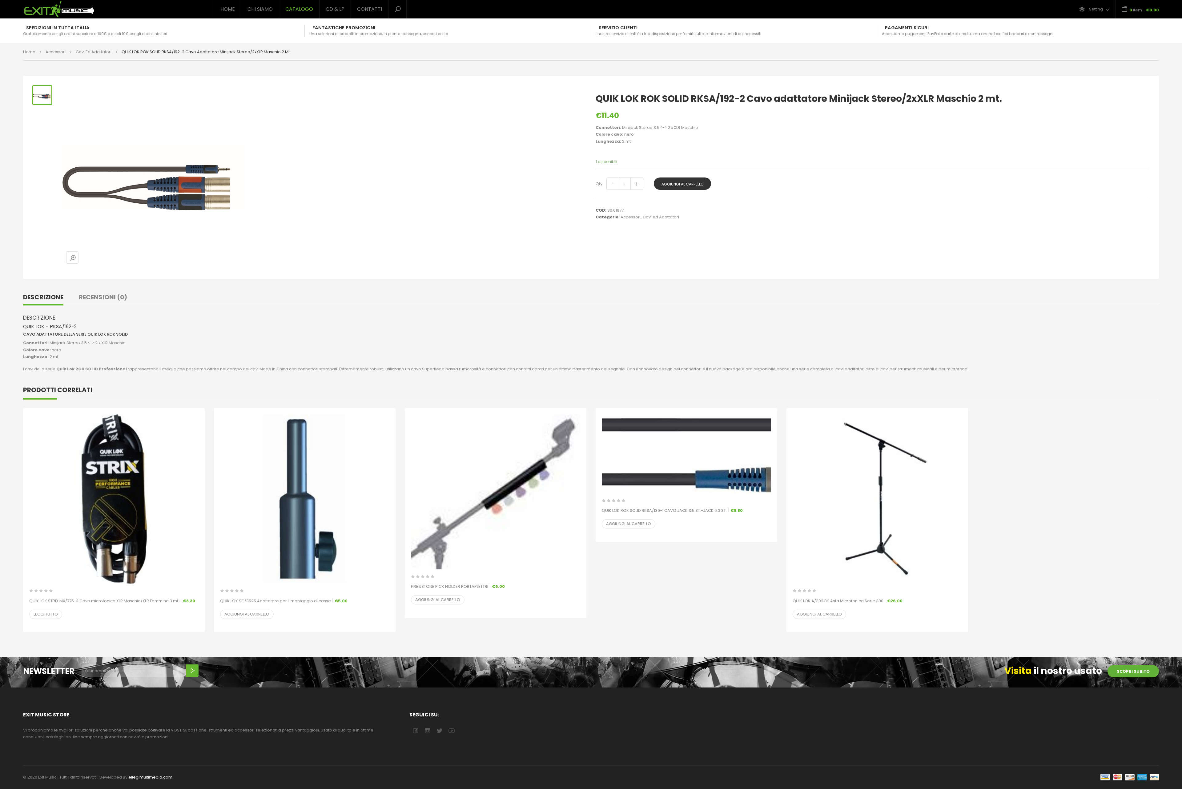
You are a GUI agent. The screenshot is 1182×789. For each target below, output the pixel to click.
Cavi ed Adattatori (93, 52)
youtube (451, 731)
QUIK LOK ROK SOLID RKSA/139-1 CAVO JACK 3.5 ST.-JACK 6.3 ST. (672, 510)
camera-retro (427, 731)
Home (227, 9)
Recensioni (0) (103, 297)
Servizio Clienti (618, 28)
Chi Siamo (260, 9)
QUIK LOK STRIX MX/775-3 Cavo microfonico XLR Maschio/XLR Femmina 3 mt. (112, 601)
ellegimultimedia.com (150, 777)
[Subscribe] (192, 670)
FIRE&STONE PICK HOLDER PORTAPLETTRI (458, 586)
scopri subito (1133, 671)
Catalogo (299, 9)
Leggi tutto (46, 614)
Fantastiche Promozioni (343, 28)
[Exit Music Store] (114, 9)
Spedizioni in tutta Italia (58, 28)
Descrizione (43, 297)
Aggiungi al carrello (682, 184)
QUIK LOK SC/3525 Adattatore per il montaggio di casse (284, 601)
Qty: (599, 184)
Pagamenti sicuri (907, 28)
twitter (439, 731)
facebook (415, 731)
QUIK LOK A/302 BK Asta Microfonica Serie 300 (848, 601)
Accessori (56, 52)
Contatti (369, 9)
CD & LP (335, 9)
